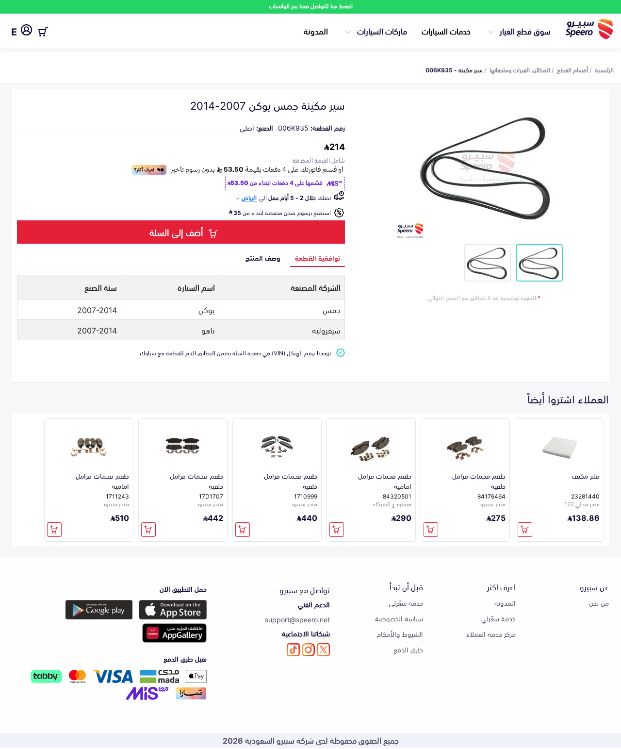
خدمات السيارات (446, 30)
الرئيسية (604, 69)
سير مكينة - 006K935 (454, 69)
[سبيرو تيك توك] (293, 649)
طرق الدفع (408, 649)
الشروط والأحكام (399, 634)
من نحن (599, 603)
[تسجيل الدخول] (26, 31)
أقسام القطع (572, 69)
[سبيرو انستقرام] (308, 649)
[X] (323, 649)
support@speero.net (297, 619)
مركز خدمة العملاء (491, 634)
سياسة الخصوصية (399, 618)
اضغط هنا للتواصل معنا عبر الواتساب (311, 5)
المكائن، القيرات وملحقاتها (520, 69)
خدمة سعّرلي (498, 618)
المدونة (316, 30)
